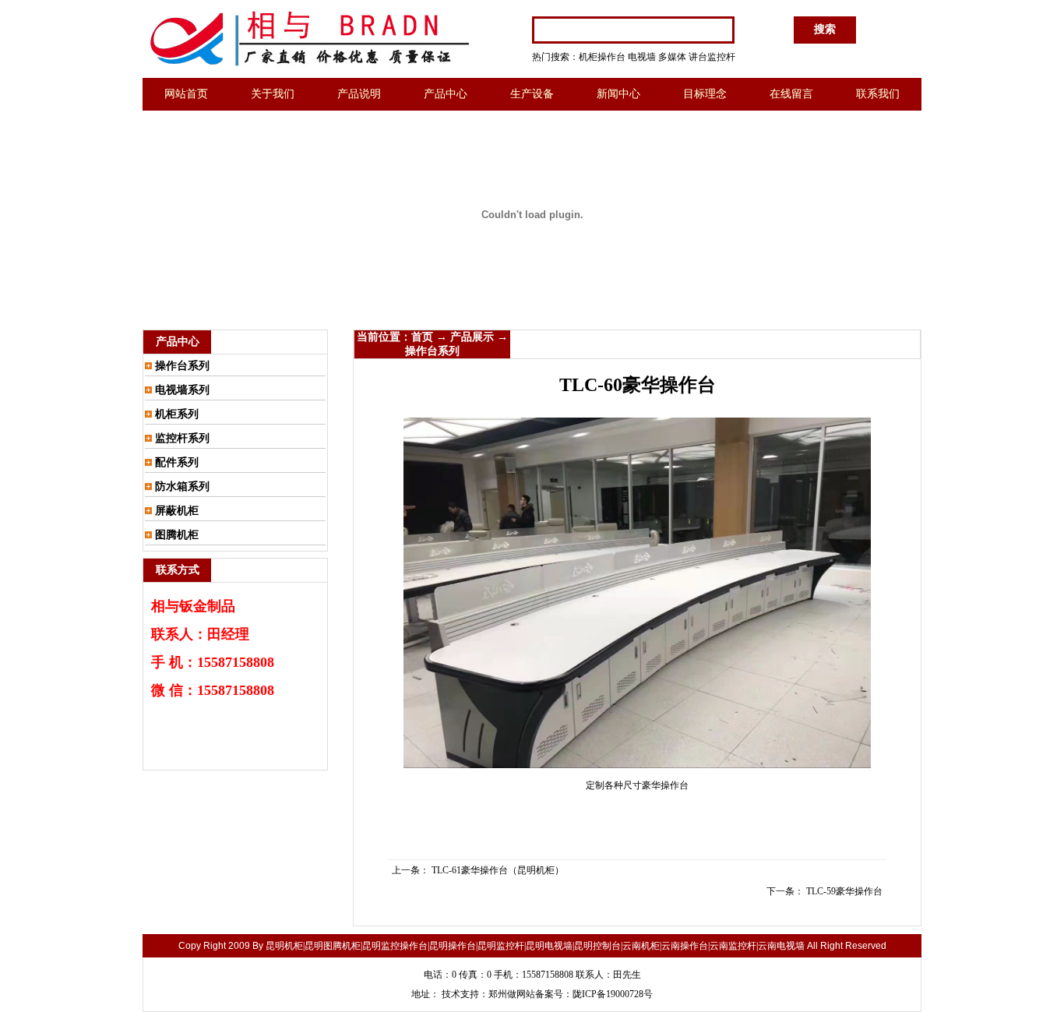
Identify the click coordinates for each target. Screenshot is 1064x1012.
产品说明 (359, 94)
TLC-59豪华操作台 (844, 891)
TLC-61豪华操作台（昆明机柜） (498, 870)
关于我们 (272, 94)
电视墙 (642, 56)
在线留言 (791, 94)
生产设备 (532, 94)
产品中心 (445, 94)
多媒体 (672, 56)
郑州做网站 (511, 994)
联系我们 (878, 94)
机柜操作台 (602, 56)
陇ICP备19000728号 (613, 994)
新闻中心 (618, 94)
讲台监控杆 (712, 56)
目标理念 (705, 94)
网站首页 (186, 94)
